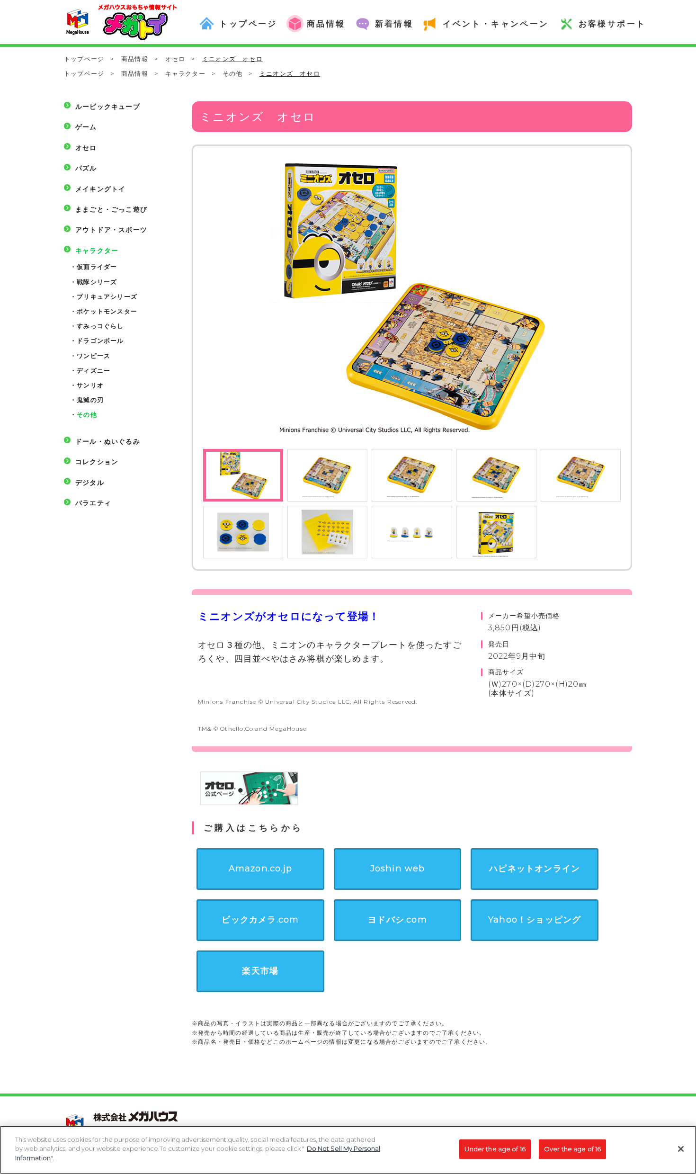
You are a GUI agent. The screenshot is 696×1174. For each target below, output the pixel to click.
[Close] (680, 1148)
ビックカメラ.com (260, 919)
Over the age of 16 (572, 1149)
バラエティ (93, 503)
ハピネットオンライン (534, 868)
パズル (86, 168)
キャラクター (185, 73)
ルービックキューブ (107, 106)
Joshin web (397, 868)
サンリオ (90, 385)
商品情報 (134, 59)
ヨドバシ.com (397, 919)
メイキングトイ (100, 189)
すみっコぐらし (100, 326)
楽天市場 (260, 971)
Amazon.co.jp (260, 868)
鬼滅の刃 (90, 399)
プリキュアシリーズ (107, 296)
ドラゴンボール (100, 340)
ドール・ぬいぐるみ (107, 441)
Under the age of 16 (494, 1149)
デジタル (89, 482)
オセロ (175, 59)
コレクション (96, 461)
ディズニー (93, 370)
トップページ (84, 59)
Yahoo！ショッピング (534, 919)
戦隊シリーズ (97, 282)
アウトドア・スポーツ (111, 229)
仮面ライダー (97, 266)
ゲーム (86, 127)
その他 (233, 73)
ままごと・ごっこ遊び (111, 209)
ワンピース (93, 355)
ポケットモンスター (107, 311)
